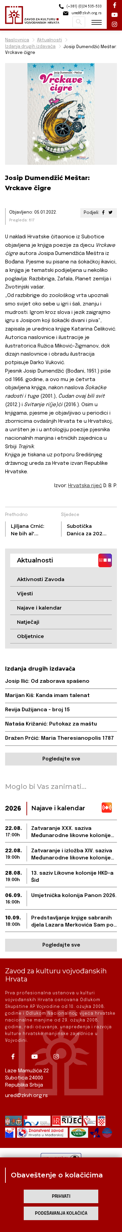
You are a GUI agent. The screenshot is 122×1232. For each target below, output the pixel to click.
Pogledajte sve (61, 759)
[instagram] (58, 1057)
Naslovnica (17, 40)
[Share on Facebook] (103, 213)
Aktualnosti (49, 40)
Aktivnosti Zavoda (40, 579)
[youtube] (37, 1057)
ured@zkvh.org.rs (26, 1095)
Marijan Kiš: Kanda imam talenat (47, 695)
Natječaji (28, 622)
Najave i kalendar (39, 607)
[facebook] (15, 1057)
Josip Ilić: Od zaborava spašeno (47, 681)
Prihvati (61, 1196)
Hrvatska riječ (85, 486)
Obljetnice (30, 636)
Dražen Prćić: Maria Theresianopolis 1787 (59, 738)
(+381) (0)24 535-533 (83, 6)
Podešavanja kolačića (61, 1213)
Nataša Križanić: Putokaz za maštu (51, 724)
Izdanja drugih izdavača (30, 46)
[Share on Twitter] (110, 213)
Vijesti (25, 593)
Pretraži (79, 22)
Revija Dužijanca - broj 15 (37, 710)
